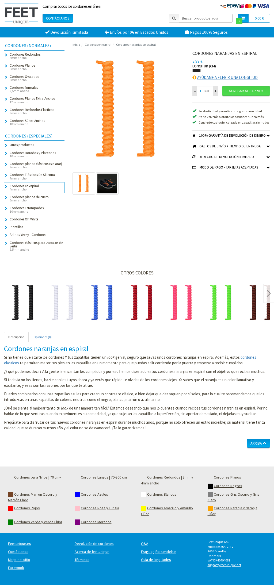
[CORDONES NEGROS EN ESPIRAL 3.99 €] (24, 303)
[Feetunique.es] (21, 13)
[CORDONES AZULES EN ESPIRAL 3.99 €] (103, 303)
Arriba (256, 443)
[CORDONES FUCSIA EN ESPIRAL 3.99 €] (182, 303)
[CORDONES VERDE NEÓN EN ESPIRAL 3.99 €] (222, 303)
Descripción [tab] (16, 337)
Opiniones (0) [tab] (42, 337)
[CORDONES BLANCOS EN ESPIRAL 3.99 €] (63, 303)
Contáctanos (58, 18)
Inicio (76, 45)
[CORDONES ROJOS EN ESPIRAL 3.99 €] (142, 303)
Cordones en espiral (98, 45)
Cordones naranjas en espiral (136, 45)
